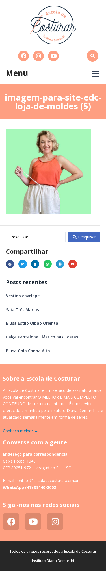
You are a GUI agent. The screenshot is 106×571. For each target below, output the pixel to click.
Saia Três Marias (22, 309)
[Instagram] (38, 56)
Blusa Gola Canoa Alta (28, 350)
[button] (92, 56)
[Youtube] (53, 56)
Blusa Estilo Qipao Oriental (32, 323)
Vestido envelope (23, 295)
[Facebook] (23, 56)
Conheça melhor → (20, 430)
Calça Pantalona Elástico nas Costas (42, 337)
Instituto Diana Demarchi (53, 560)
